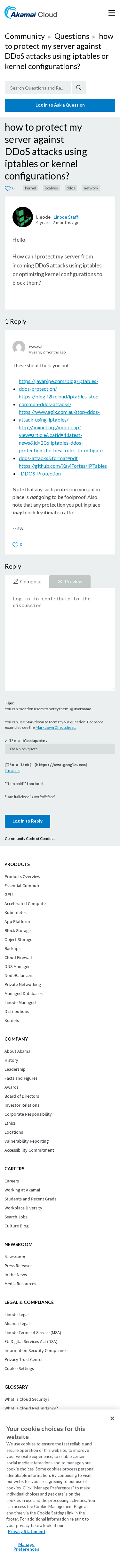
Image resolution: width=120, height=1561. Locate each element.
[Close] (112, 1418)
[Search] (79, 87)
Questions (71, 35)
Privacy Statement (26, 1531)
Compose (30, 581)
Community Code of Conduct (30, 838)
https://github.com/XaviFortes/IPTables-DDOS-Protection (63, 469)
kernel (30, 188)
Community (25, 35)
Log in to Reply (27, 821)
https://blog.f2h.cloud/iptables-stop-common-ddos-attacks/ (59, 400)
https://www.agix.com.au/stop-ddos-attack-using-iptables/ (59, 416)
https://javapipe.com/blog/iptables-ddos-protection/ (58, 385)
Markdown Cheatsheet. (56, 727)
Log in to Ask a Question (60, 105)
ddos (71, 188)
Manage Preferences (26, 1547)
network (91, 188)
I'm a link (12, 770)
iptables (51, 188)
